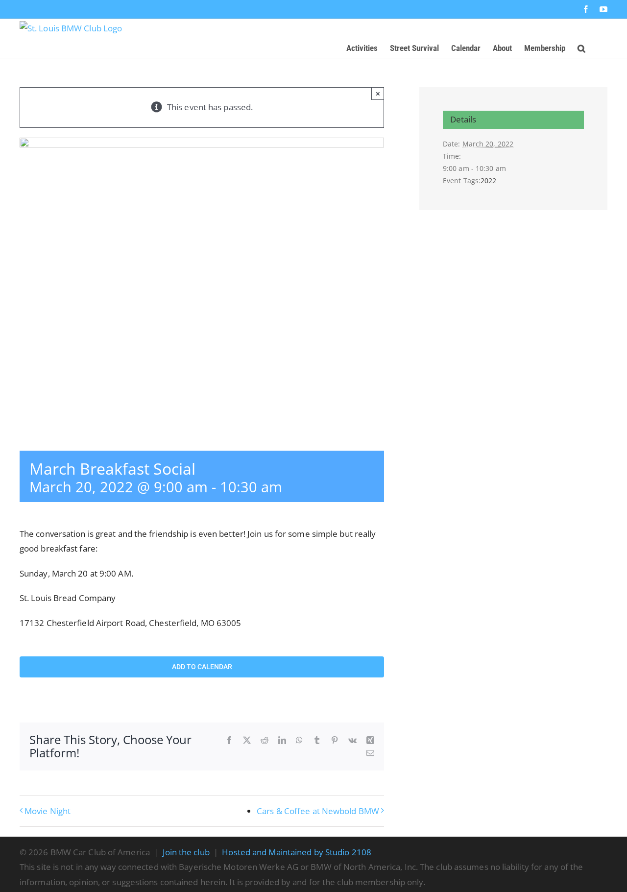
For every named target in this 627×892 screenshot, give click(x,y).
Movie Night (47, 811)
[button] (581, 48)
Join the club (186, 852)
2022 (488, 180)
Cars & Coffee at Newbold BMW (318, 811)
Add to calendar (202, 667)
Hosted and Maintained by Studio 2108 (296, 852)
